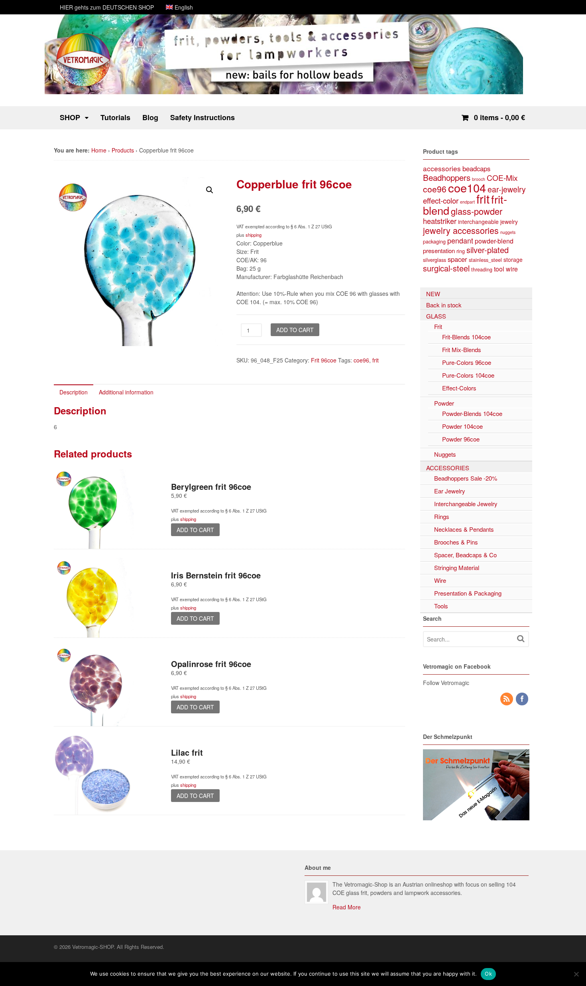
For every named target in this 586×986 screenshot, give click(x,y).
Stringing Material (456, 567)
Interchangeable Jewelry (466, 503)
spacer (457, 259)
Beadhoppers (446, 177)
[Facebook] (522, 699)
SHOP (70, 117)
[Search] (520, 638)
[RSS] (507, 699)
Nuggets (445, 454)
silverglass (434, 259)
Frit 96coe (323, 360)
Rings (441, 516)
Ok (488, 973)
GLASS (436, 316)
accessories (442, 168)
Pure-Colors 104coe (468, 375)
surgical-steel (446, 268)
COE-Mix (502, 177)
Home (98, 150)
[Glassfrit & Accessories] (84, 86)
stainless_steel (485, 259)
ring (460, 251)
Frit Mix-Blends (461, 349)
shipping (254, 235)
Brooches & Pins (456, 542)
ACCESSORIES (447, 467)
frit (375, 360)
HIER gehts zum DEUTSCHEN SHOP (107, 7)
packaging (434, 241)
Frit (438, 326)
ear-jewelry (507, 189)
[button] (210, 190)
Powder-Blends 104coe (472, 413)
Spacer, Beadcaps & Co (465, 554)
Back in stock (444, 305)
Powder (444, 403)
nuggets (507, 232)
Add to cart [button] (195, 530)
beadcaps (476, 168)
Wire (440, 580)
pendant (460, 241)
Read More (346, 907)
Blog (150, 117)
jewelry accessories (461, 230)
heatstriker (439, 221)
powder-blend (494, 241)
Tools (441, 606)
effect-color (440, 200)
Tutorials (115, 117)
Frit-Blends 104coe (466, 337)
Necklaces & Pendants (464, 529)
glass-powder (476, 211)
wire (512, 268)
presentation (439, 250)
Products (123, 150)
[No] (576, 974)
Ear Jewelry (449, 491)
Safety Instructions (202, 117)
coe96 (361, 360)
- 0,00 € (499, 117)
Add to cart (295, 330)
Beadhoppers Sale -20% (465, 478)
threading (481, 269)
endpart (467, 202)
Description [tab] (73, 392)
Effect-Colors (459, 388)
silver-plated (487, 249)
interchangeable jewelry (488, 222)
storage (513, 259)
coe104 (467, 187)
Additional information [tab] (126, 392)
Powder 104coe (462, 426)
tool (499, 268)
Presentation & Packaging (467, 593)
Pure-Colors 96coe (466, 362)
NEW (433, 293)
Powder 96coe (461, 439)
